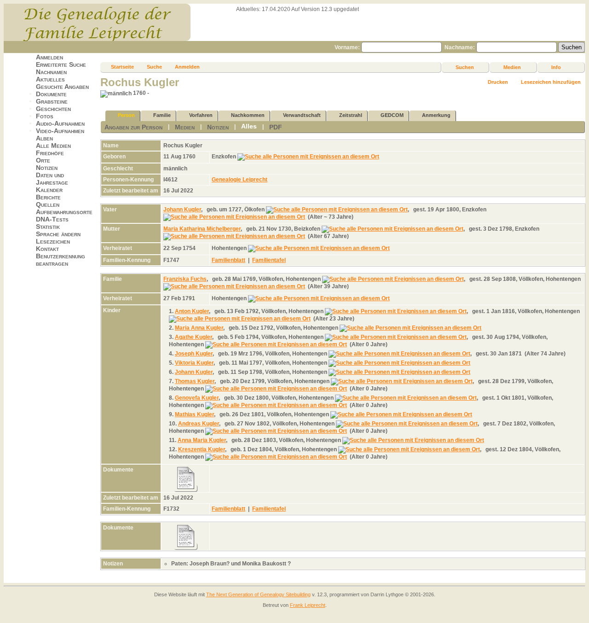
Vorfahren (201, 115)
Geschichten (53, 108)
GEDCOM (392, 115)
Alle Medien (53, 145)
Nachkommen (248, 115)
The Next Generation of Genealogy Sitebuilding (258, 594)
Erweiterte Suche (61, 64)
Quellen (47, 204)
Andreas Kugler (198, 423)
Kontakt (47, 248)
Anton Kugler (192, 311)
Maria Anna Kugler (199, 328)
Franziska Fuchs (185, 279)
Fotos (44, 116)
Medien (512, 67)
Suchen (465, 67)
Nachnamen (51, 72)
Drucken (498, 82)
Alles (249, 126)
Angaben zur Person (133, 127)
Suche (154, 67)
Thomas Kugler (194, 381)
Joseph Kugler (194, 353)
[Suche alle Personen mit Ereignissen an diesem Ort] (308, 156)
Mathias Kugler (194, 414)
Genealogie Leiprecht (239, 179)
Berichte (48, 197)
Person (126, 115)
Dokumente (51, 94)
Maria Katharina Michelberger (202, 229)
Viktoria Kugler (194, 363)
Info (556, 67)
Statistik (48, 226)
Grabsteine (52, 101)
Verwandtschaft (302, 115)
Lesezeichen (53, 241)
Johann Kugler (182, 209)
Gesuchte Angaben (62, 86)
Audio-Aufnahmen (60, 123)
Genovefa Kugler (197, 398)
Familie (162, 115)
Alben (44, 138)
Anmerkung (436, 115)
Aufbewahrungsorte (64, 211)
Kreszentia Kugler (201, 449)
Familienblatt (228, 260)
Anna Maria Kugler (202, 440)
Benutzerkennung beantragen (60, 259)
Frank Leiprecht (307, 605)
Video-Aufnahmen (60, 130)
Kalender (49, 189)
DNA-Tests (52, 219)
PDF (275, 127)
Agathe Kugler (193, 337)
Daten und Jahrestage (52, 178)
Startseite (122, 67)
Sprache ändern (58, 234)
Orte (43, 160)
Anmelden (49, 57)
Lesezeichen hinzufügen (551, 82)
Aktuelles (50, 79)
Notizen (47, 167)
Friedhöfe (50, 153)
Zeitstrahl (350, 115)
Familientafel (269, 260)
